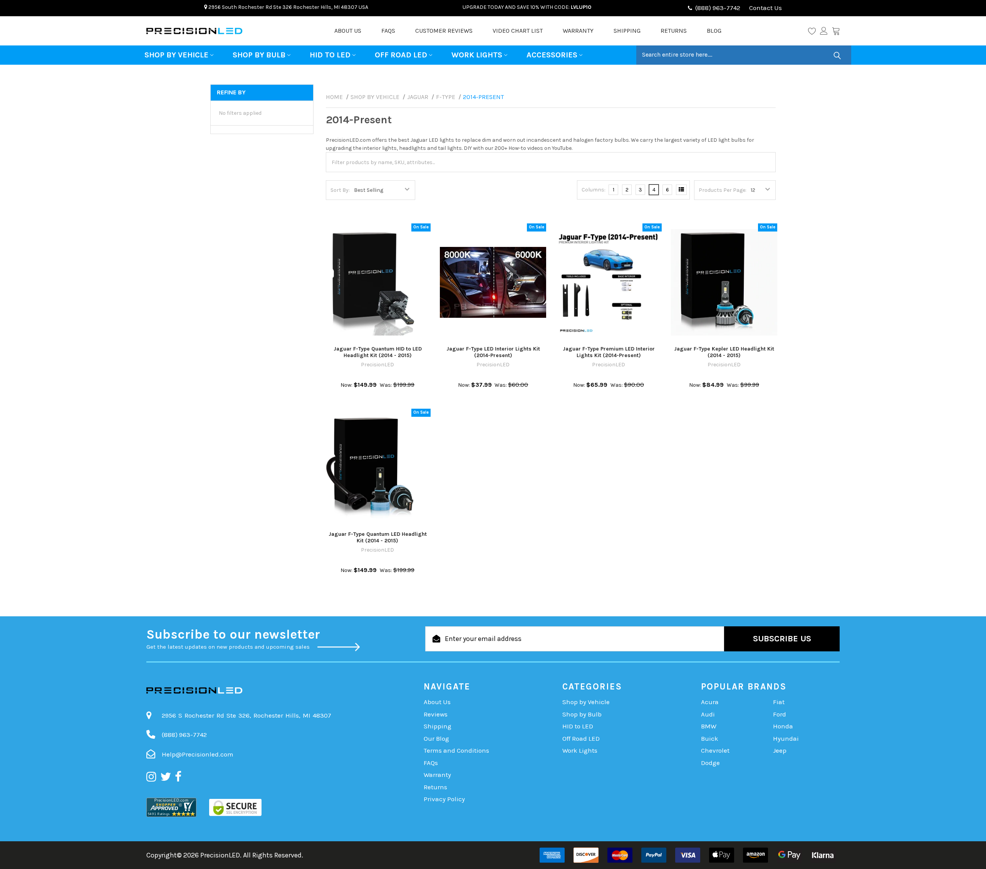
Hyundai (786, 738)
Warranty (578, 30)
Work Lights (476, 54)
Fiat (779, 702)
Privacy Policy (444, 799)
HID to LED (330, 54)
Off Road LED (401, 54)
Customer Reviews (444, 30)
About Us (347, 30)
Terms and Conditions (456, 750)
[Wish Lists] (814, 31)
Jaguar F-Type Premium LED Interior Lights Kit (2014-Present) (609, 352)
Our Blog (436, 738)
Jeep (779, 750)
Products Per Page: (722, 190)
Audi (708, 714)
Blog (714, 30)
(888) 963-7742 (717, 8)
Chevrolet (715, 750)
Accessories (552, 54)
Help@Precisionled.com (197, 754)
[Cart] (836, 31)
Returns (674, 30)
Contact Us (765, 8)
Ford (779, 714)
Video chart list (518, 30)
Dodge (710, 763)
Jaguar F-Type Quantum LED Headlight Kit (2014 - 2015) (378, 537)
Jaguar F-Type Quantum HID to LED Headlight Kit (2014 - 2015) (378, 352)
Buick (709, 738)
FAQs (388, 30)
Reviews (436, 714)
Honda (783, 726)
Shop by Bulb (259, 54)
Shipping (627, 30)
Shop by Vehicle (176, 54)
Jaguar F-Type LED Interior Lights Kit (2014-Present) (493, 352)
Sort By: (340, 190)
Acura (710, 702)
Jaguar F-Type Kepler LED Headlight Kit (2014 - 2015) (724, 352)
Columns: (593, 189)
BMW (708, 726)
